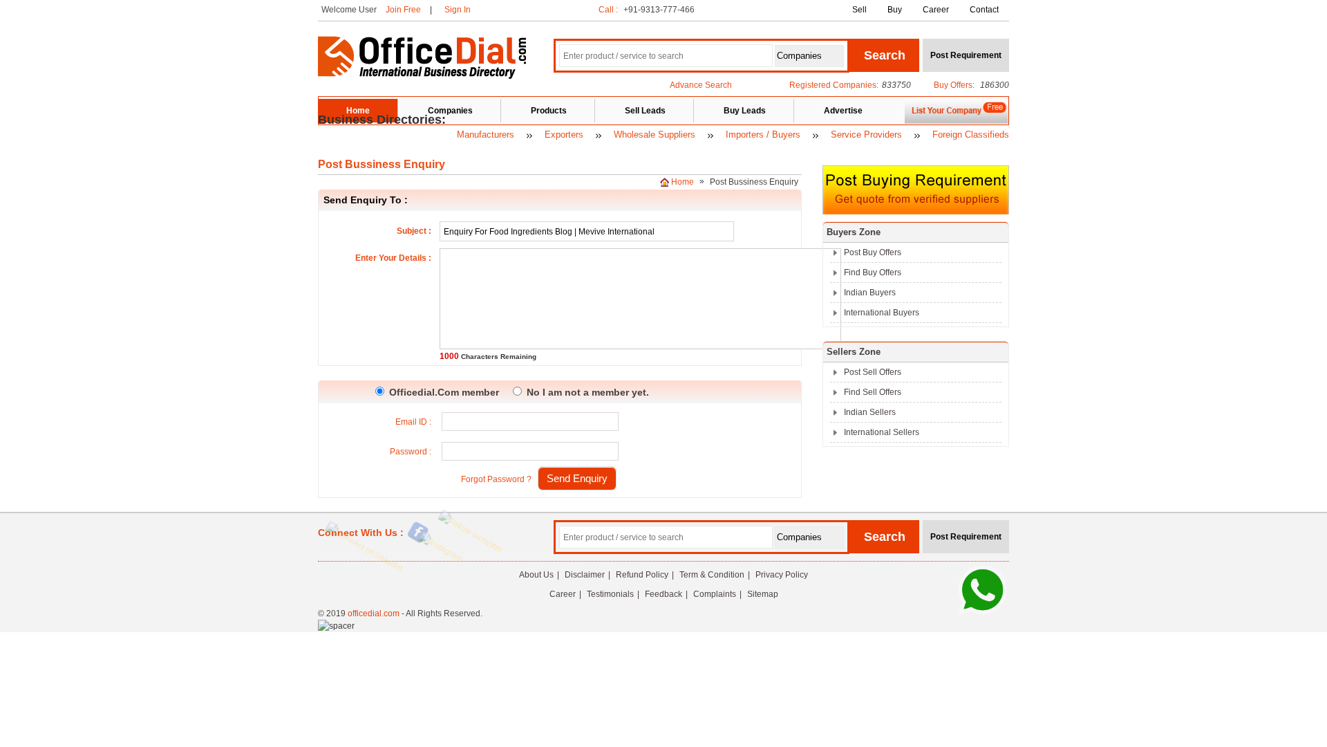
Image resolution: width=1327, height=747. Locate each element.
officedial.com (373, 613)
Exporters (564, 134)
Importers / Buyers (763, 134)
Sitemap (762, 594)
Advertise (843, 111)
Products (549, 111)
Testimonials (610, 594)
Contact (984, 10)
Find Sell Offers (872, 392)
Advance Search (701, 85)
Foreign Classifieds (970, 134)
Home (358, 111)
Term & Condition (711, 575)
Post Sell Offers (872, 372)
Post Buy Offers (872, 252)
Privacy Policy (781, 575)
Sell (859, 10)
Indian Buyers (870, 292)
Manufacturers (485, 134)
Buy (894, 10)
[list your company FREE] (956, 122)
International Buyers (881, 312)
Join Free (403, 10)
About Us (536, 575)
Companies (450, 111)
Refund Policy (642, 575)
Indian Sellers (870, 412)
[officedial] (422, 76)
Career (936, 10)
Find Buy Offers (872, 272)
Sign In (457, 10)
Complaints (714, 594)
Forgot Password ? (496, 479)
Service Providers (866, 134)
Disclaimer (585, 575)
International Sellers (881, 432)
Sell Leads (645, 111)
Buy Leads (745, 111)
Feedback (663, 594)
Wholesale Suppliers (654, 134)
